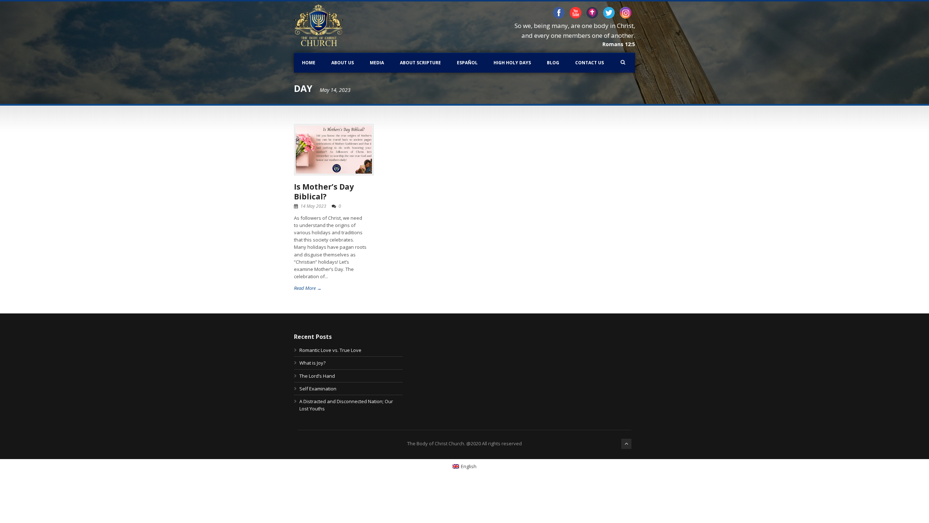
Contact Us (589, 63)
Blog (553, 63)
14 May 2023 (313, 206)
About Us (342, 63)
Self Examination (317, 388)
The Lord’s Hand (317, 376)
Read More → (308, 288)
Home (308, 63)
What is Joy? (312, 363)
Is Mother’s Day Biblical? (324, 192)
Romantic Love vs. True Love (330, 350)
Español (467, 63)
